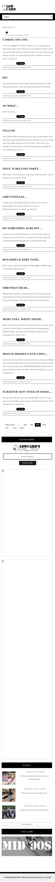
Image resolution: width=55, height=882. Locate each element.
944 (31, 425)
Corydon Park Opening (35, 806)
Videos (12, 35)
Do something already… (22, 228)
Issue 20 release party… (22, 168)
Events (26, 35)
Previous (10, 425)
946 (44, 425)
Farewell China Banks (35, 789)
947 (7, 428)
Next (22, 428)
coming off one (15, 39)
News (7, 35)
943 (25, 425)
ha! (5, 77)
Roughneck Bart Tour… (22, 259)
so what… (10, 105)
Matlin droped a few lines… (25, 354)
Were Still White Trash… (23, 319)
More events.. (26, 824)
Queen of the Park (35, 772)
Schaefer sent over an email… (27, 391)
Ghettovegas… (15, 196)
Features (20, 35)
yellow (9, 130)
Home (4, 27)
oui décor (4, 22)
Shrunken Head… (16, 287)
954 (15, 428)
